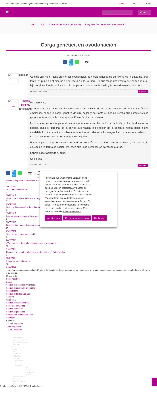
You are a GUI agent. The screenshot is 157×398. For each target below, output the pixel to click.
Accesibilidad (12, 291)
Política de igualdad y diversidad (20, 288)
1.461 (133, 3)
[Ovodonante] (12, 12)
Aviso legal (11, 300)
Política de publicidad (15, 312)
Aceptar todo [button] (53, 218)
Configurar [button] (99, 218)
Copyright (10, 318)
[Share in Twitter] (71, 62)
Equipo (9, 282)
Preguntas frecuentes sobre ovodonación (105, 24)
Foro (42, 24)
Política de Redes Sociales (18, 294)
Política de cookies (14, 309)
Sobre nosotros (13, 279)
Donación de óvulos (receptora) (65, 24)
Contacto (10, 297)
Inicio (33, 24)
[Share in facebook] (65, 62)
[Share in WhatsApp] (77, 62)
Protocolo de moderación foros (19, 315)
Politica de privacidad (15, 306)
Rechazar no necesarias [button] (77, 218)
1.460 (148, 3)
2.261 (121, 3)
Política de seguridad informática (20, 285)
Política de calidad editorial (18, 303)
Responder (143, 92)
